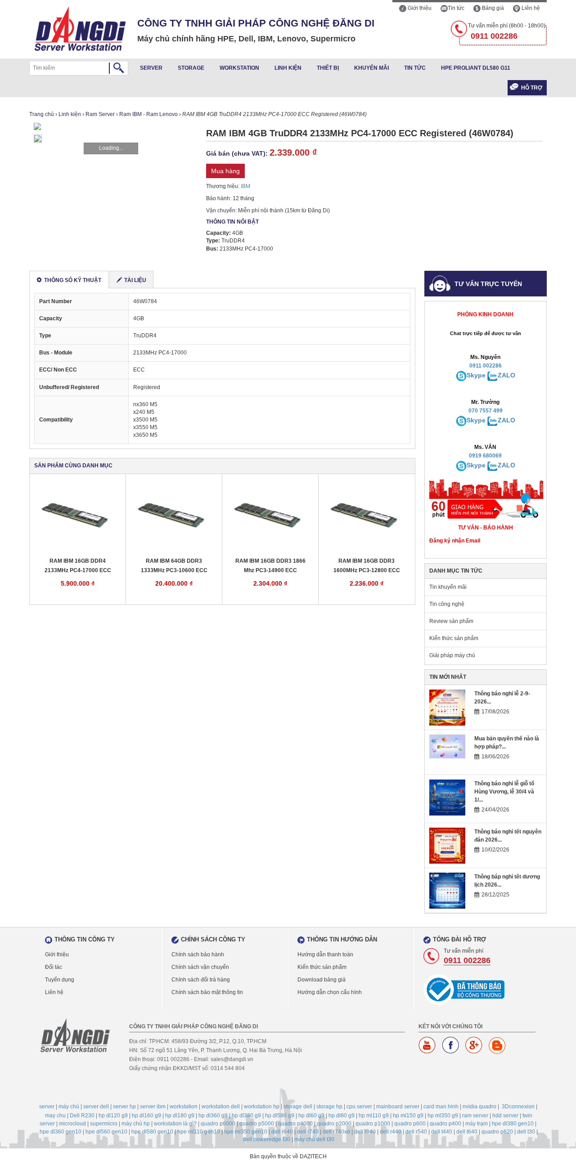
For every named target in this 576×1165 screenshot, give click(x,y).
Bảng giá (492, 8)
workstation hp (261, 1106)
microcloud (72, 1123)
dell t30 (526, 1132)
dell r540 (416, 1132)
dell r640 (282, 1132)
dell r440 (390, 1132)
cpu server (359, 1106)
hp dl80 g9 (341, 1115)
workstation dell (221, 1106)
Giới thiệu (419, 8)
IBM (245, 186)
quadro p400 (445, 1123)
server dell (96, 1106)
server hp (124, 1106)
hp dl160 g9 (146, 1115)
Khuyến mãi (371, 68)
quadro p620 (497, 1132)
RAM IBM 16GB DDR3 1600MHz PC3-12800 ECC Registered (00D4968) (366, 566)
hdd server (505, 1115)
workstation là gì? (175, 1123)
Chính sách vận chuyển (200, 967)
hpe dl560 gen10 (106, 1132)
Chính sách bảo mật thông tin (207, 992)
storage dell (298, 1106)
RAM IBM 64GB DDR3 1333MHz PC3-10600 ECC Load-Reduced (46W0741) (174, 566)
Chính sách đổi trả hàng (200, 980)
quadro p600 (410, 1123)
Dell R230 (82, 1115)
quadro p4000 (295, 1123)
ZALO (506, 375)
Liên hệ (530, 8)
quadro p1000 (373, 1123)
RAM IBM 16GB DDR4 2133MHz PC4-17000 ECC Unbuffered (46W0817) (78, 566)
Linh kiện (288, 68)
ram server (475, 1115)
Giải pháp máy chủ (452, 655)
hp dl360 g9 (213, 1115)
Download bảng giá (321, 980)
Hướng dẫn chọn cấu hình (329, 992)
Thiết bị (328, 68)
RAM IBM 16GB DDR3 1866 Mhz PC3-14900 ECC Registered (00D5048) (270, 566)
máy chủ (68, 1106)
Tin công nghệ (446, 604)
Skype (476, 375)
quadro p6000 (218, 1123)
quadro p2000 (334, 1123)
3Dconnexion (518, 1106)
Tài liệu (135, 280)
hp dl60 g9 (311, 1115)
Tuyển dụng (59, 980)
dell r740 (308, 1132)
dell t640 (466, 1132)
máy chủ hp (136, 1123)
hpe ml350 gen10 (245, 1132)
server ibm (153, 1106)
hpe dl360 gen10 (60, 1132)
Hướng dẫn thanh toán (325, 954)
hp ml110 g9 (374, 1115)
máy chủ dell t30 (314, 1139)
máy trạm (476, 1123)
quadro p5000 (256, 1123)
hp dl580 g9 (279, 1115)
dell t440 (441, 1132)
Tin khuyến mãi (448, 587)
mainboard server (397, 1106)
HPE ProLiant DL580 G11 (475, 68)
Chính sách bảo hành (197, 954)
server (46, 1106)
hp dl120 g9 (113, 1115)
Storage (191, 68)
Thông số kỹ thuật (72, 280)
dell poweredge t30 (266, 1139)
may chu (55, 1115)
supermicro (103, 1123)
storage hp (329, 1106)
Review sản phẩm (451, 621)
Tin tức (456, 8)
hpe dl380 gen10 (513, 1123)
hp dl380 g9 (246, 1115)
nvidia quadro (479, 1106)
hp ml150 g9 (408, 1115)
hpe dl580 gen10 (152, 1132)
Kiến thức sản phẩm (453, 638)
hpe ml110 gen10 (198, 1132)
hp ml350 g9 (443, 1115)
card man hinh (441, 1106)
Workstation (239, 68)
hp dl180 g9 (179, 1115)
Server (151, 68)
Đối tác (53, 967)
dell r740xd (336, 1132)
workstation (184, 1106)
